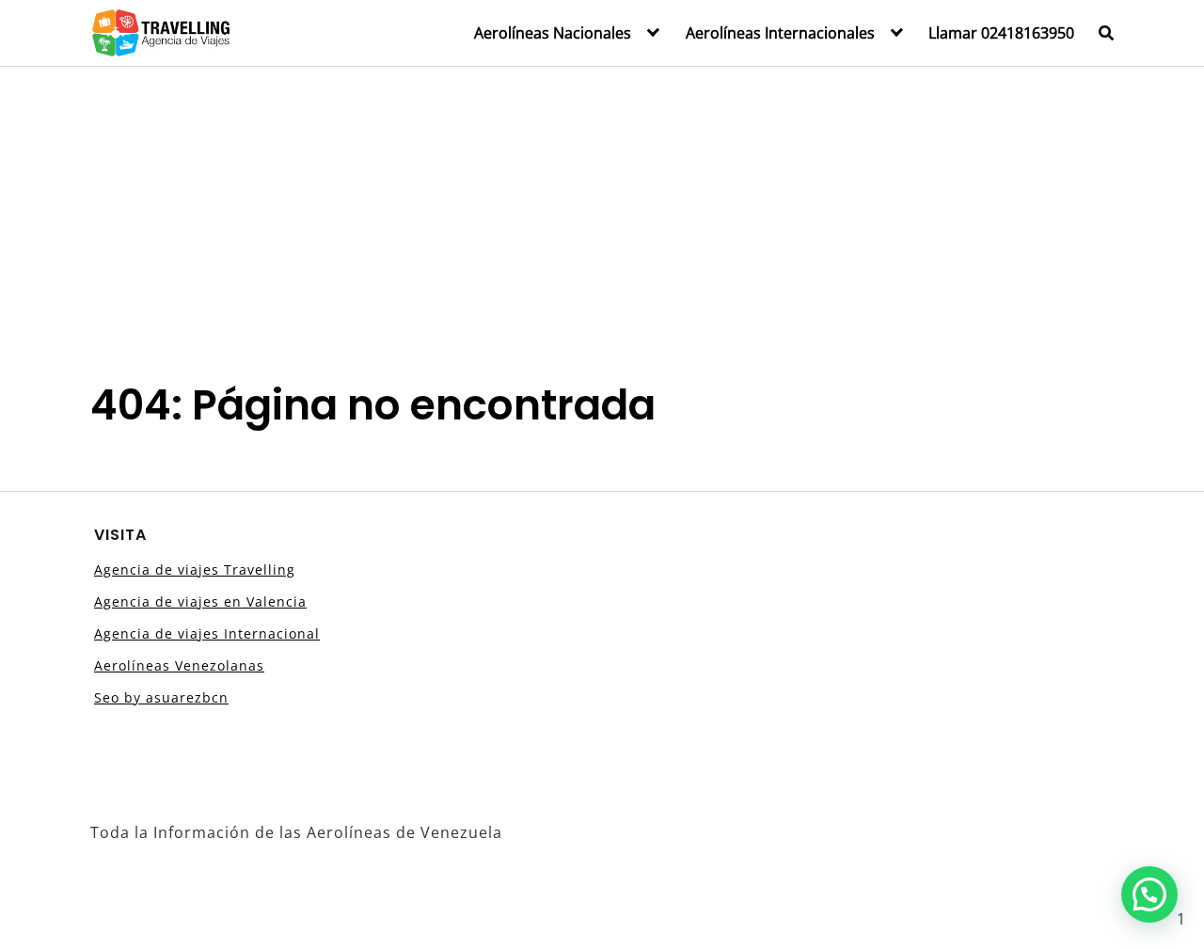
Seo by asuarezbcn (161, 697)
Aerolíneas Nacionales (552, 33)
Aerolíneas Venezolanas (179, 665)
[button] (1149, 894)
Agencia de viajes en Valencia (200, 601)
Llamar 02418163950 (1001, 33)
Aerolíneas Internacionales (780, 33)
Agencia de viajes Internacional (207, 633)
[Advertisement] (602, 208)
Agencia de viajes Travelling (194, 569)
